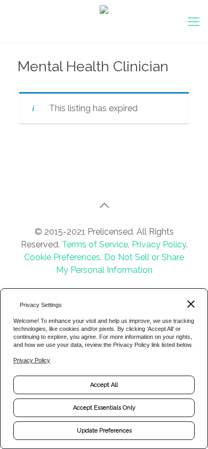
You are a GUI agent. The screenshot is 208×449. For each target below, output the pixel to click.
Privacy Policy (159, 244)
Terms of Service (95, 244)
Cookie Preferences (62, 257)
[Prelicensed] (104, 21)
